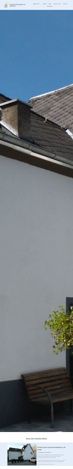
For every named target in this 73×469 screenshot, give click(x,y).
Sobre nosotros (57, 3)
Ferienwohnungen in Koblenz (17, 5)
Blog (50, 3)
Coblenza (44, 3)
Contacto (65, 3)
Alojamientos (36, 3)
